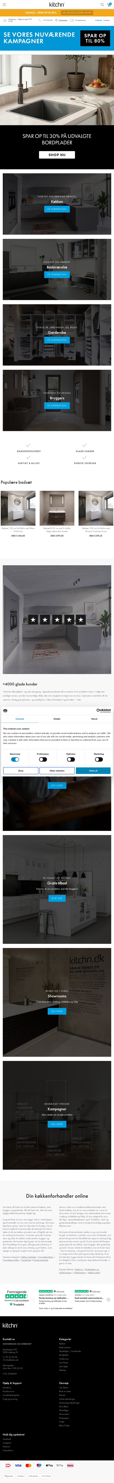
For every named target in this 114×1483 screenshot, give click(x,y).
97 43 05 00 (48, 20)
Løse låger (63, 1366)
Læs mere (57, 785)
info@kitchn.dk (12, 1360)
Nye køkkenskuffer (11, 1260)
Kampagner (57, 1109)
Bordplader (64, 1355)
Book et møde (65, 1391)
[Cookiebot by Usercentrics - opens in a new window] (98, 711)
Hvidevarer (64, 1359)
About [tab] (94, 719)
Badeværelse (57, 267)
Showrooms (57, 996)
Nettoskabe (33, 1475)
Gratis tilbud (57, 883)
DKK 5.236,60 (96, 535)
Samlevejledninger (67, 1399)
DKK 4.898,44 (57, 535)
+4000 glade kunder (20, 684)
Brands (62, 1395)
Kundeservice (8, 1391)
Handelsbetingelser (11, 1395)
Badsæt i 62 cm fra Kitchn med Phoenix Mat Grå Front (57, 530)
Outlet (61, 1422)
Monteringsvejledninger (69, 1403)
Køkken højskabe (28, 1257)
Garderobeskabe (41, 1260)
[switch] (43, 759)
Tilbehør (62, 1370)
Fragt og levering (10, 1399)
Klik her (57, 898)
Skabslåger (64, 1410)
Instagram (7, 1443)
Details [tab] (57, 719)
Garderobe (57, 332)
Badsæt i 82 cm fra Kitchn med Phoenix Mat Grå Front (96, 530)
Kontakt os (7, 1388)
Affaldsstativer (80, 1272)
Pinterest (6, 1446)
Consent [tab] (20, 719)
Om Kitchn (63, 1388)
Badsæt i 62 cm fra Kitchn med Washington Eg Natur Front (18, 530)
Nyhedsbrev (8, 1450)
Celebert (20, 1475)
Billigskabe (8, 1475)
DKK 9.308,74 (18, 535)
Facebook (7, 1439)
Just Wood (63, 1363)
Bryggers (57, 398)
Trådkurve (79, 1269)
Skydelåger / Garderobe (70, 1351)
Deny (20, 770)
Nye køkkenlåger (45, 1257)
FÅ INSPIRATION (57, 209)
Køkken (57, 201)
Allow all (93, 770)
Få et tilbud (63, 1406)
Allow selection (57, 770)
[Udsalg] (57, 38)
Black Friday (64, 1425)
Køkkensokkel (94, 1272)
